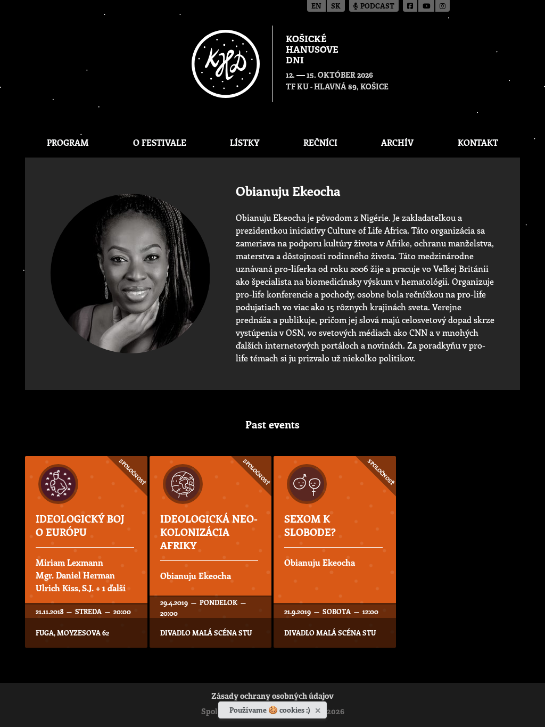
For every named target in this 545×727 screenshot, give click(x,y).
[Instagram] (442, 6)
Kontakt (478, 142)
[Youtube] (426, 6)
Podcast (376, 6)
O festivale (159, 142)
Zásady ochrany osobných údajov (272, 697)
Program (68, 142)
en (316, 6)
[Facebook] (410, 6)
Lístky (244, 142)
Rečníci (320, 142)
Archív (397, 142)
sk (336, 6)
